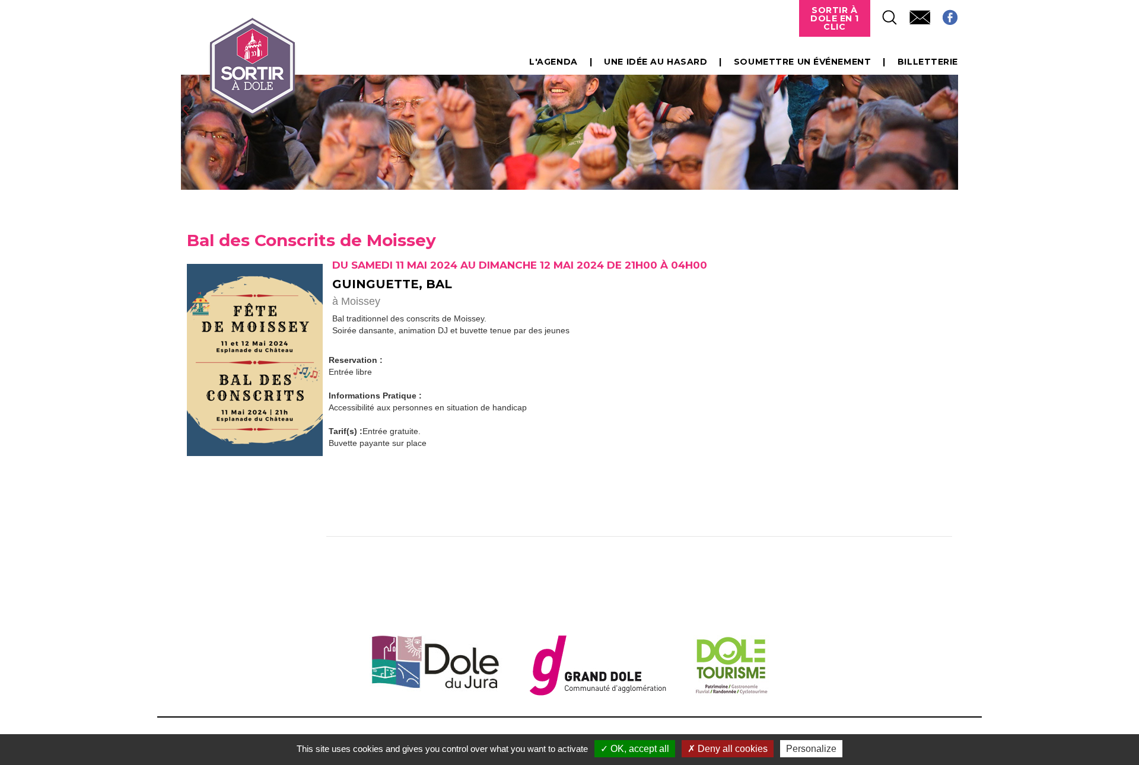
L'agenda (553, 62)
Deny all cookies (731, 749)
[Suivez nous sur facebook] (944, 14)
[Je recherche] (884, 14)
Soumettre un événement (802, 62)
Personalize (811, 749)
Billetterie (928, 62)
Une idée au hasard (655, 62)
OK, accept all (638, 749)
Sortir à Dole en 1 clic (834, 18)
